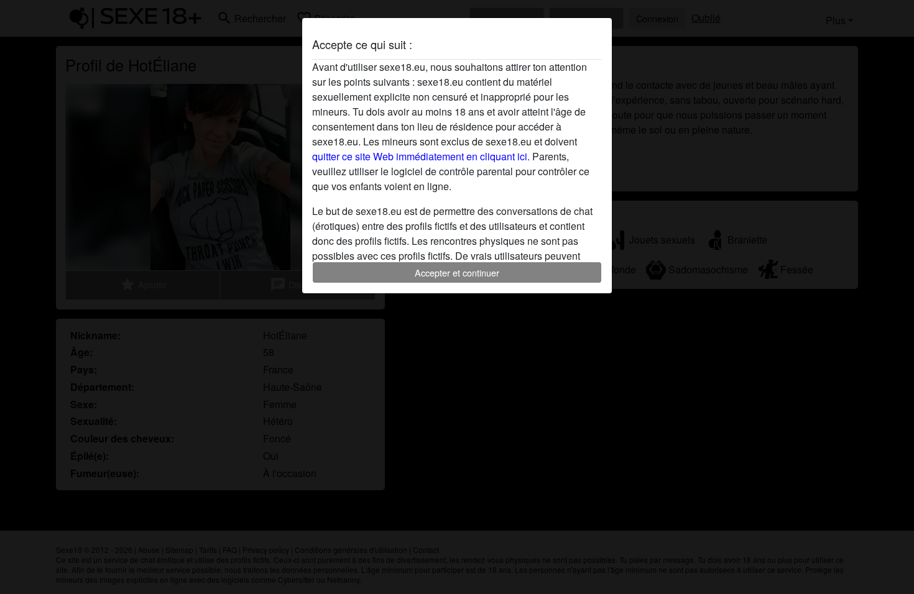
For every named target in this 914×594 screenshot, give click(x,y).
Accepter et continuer (457, 272)
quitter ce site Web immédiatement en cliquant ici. (421, 156)
